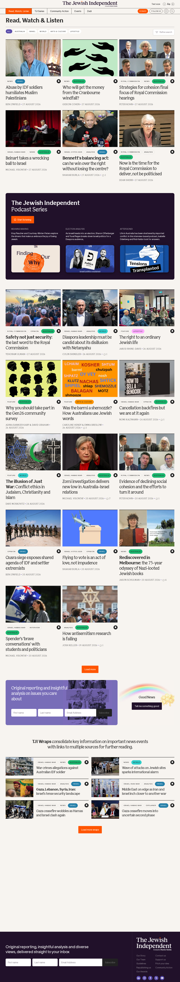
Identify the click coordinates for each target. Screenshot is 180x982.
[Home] (90, 5)
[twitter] (156, 978)
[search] (172, 11)
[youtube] (162, 978)
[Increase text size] (172, 4)
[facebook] (150, 978)
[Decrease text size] (164, 4)
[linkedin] (138, 978)
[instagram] (144, 978)
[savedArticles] (166, 11)
